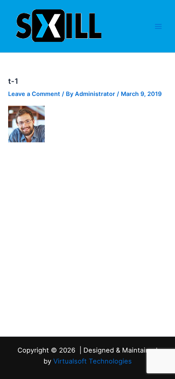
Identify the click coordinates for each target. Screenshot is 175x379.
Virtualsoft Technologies (92, 361)
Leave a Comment (34, 94)
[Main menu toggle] (158, 26)
